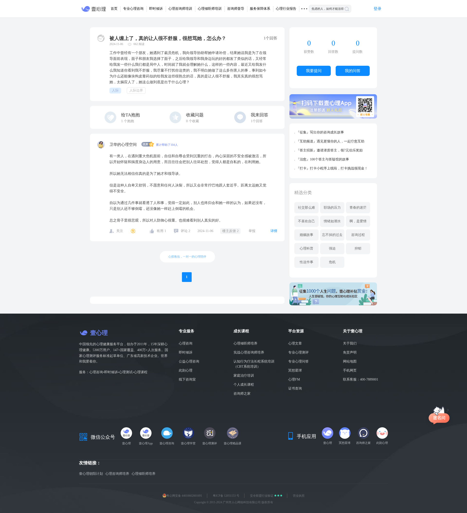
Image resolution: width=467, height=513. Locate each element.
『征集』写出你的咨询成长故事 (320, 132)
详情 (273, 231)
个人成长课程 (244, 384)
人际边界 (136, 90)
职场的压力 (332, 207)
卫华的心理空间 (123, 144)
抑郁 (358, 248)
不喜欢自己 (306, 221)
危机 (332, 262)
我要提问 (314, 71)
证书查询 (295, 388)
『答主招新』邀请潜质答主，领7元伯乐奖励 (329, 150)
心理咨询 (185, 343)
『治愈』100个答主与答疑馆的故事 (322, 159)
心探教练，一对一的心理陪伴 (187, 256)
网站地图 (350, 361)
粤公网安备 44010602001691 (184, 495)
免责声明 (350, 352)
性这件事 (306, 262)
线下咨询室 (187, 379)
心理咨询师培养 (117, 474)
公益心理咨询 (189, 361)
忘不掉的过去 (332, 235)
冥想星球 (295, 370)
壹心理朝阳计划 (91, 474)
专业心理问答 (298, 361)
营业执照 (299, 495)
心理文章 (295, 343)
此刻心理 (185, 370)
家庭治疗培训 (244, 375)
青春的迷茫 (358, 207)
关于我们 (350, 343)
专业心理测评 (298, 352)
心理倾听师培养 (245, 343)
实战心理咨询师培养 (249, 352)
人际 (115, 90)
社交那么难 (306, 207)
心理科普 (306, 248)
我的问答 (352, 71)
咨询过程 (358, 235)
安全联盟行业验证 (262, 495)
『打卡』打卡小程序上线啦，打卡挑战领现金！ (332, 168)
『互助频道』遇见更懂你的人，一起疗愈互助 (330, 141)
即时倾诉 (185, 352)
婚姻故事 (306, 235)
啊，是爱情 (358, 221)
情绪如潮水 (332, 221)
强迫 (332, 248)
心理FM (294, 379)
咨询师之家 (242, 393)
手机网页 (350, 370)
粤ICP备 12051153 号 (226, 495)
